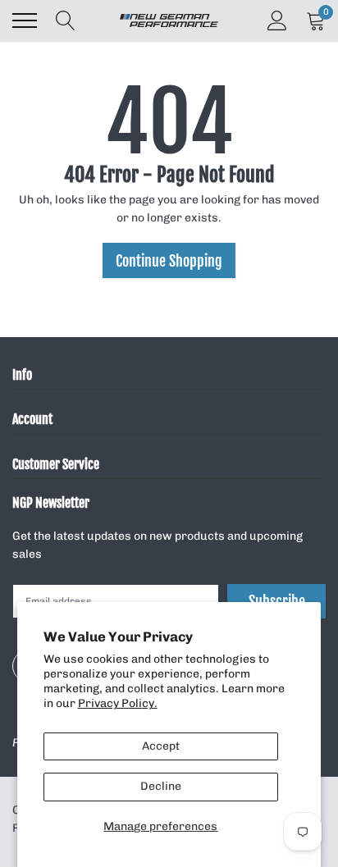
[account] (277, 20)
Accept (161, 746)
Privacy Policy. (118, 703)
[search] (65, 20)
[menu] (24, 20)
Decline (160, 786)
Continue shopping (169, 261)
